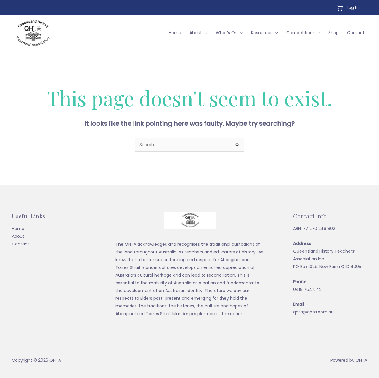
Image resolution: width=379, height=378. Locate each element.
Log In (353, 7)
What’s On (226, 33)
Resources (261, 33)
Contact (355, 33)
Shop (333, 33)
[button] (204, 33)
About (196, 33)
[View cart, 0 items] (339, 8)
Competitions (300, 33)
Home (175, 33)
